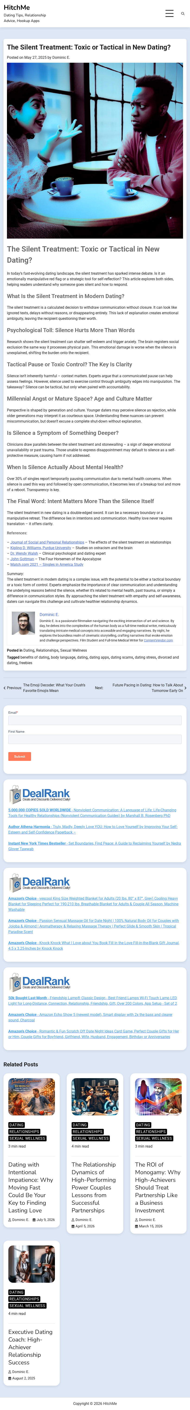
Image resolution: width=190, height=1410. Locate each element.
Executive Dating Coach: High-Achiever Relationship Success (30, 1347)
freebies (25, 663)
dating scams (122, 657)
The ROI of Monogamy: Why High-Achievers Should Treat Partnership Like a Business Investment (157, 1187)
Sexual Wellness (73, 650)
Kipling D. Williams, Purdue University (40, 548)
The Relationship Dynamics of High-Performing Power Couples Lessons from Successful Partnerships (94, 1187)
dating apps (99, 657)
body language (63, 657)
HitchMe (17, 7)
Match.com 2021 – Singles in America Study (46, 564)
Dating (28, 650)
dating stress (145, 657)
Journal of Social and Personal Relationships (47, 542)
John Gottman (22, 559)
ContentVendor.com (158, 640)
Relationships (47, 650)
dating (82, 657)
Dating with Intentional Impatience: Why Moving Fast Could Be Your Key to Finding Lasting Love (30, 1187)
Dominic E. (61, 57)
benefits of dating (34, 657)
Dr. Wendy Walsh (24, 553)
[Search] (182, 13)
